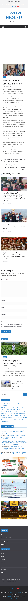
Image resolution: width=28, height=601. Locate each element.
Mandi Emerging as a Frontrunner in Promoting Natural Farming (14, 363)
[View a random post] (25, 26)
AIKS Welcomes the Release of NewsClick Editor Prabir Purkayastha (14, 160)
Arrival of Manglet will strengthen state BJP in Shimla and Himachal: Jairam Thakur (14, 167)
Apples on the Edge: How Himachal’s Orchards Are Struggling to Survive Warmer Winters (12, 448)
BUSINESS (3, 563)
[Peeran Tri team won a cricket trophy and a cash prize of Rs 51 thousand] (14, 210)
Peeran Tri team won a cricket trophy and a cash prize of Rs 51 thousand (14, 227)
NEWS (4, 77)
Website (3, 314)
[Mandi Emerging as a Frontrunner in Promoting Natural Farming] (14, 348)
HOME (2, 553)
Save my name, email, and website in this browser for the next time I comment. (12, 325)
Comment (4, 280)
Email (3, 307)
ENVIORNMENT (5, 566)
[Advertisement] (14, 43)
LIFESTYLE (3, 559)
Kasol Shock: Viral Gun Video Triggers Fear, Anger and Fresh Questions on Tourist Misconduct (13, 431)
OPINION (4, 357)
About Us (3, 534)
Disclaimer (3, 544)
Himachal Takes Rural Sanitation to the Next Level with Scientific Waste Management (18, 384)
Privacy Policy (4, 541)
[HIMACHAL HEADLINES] (3, 26)
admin (12, 86)
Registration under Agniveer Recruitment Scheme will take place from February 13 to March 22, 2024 (14, 256)
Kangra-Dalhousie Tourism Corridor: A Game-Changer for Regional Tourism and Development (13, 437)
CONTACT (3, 572)
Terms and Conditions (6, 538)
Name (3, 300)
